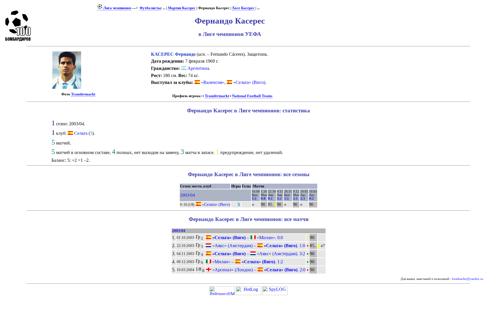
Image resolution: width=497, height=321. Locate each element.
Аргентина (197, 68)
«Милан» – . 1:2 (247, 261)
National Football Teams (252, 96)
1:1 (254, 199)
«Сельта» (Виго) (248, 82)
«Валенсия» (212, 82)
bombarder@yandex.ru (467, 278)
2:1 (295, 199)
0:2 (311, 199)
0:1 (270, 199)
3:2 (279, 199)
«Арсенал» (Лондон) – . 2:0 (258, 269)
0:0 (263, 199)
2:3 (302, 199)
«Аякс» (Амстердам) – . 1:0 (258, 245)
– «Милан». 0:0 (247, 237)
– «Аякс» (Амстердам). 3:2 (258, 253)
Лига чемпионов (116, 8)
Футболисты (150, 8)
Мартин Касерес (182, 8)
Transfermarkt (83, 94)
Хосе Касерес (243, 8)
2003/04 (187, 195)
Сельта (80, 133)
